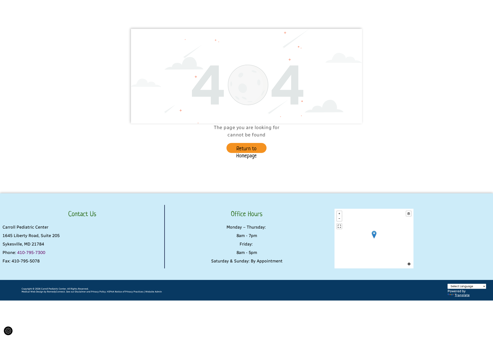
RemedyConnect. (56, 291)
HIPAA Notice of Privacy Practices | (126, 291)
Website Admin (153, 291)
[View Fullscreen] (339, 226)
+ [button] (339, 213)
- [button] (339, 218)
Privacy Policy (98, 291)
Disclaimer (80, 291)
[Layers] (408, 213)
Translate (462, 295)
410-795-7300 (31, 252)
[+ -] (374, 238)
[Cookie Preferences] (8, 330)
